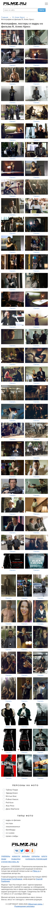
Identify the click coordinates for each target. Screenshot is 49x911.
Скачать (12, 46)
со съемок (10, 833)
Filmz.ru (36, 871)
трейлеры (5, 856)
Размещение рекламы (24, 906)
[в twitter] (22, 851)
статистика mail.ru (10, 862)
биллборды (10, 830)
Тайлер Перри (12, 790)
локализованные (13, 827)
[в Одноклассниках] (32, 851)
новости (16, 856)
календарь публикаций (36, 859)
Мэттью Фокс (11, 796)
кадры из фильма (13, 820)
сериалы (35, 856)
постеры (9, 823)
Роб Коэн (9, 803)
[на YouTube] (27, 851)
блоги (44, 856)
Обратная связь (35, 904)
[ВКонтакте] (17, 851)
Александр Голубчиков (11, 879)
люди (3, 859)
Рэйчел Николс (12, 799)
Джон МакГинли (12, 809)
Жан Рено (10, 806)
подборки (15, 859)
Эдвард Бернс (12, 793)
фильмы (26, 856)
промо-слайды (12, 836)
